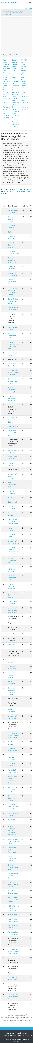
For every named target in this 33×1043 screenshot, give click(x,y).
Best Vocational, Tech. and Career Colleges (7, 107)
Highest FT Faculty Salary (24, 75)
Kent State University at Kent (12, 560)
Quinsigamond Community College (13, 798)
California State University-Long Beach (13, 841)
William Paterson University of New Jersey (13, 908)
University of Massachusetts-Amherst (13, 884)
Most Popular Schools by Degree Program (13, 11)
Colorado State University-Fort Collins (13, 381)
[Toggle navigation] (30, 2)
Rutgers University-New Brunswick (13, 282)
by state (6, 68)
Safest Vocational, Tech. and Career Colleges (15, 94)
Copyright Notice (7, 1035)
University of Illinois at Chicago (12, 476)
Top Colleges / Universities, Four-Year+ (6, 75)
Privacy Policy (17, 1035)
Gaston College (13, 634)
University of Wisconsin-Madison (12, 569)
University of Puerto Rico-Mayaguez (12, 586)
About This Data (28, 8)
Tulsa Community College (12, 485)
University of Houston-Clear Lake (13, 433)
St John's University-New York (13, 867)
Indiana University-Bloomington (12, 390)
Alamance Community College (12, 578)
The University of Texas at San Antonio (13, 899)
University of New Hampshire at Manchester (13, 807)
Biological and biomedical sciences (13, 12)
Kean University (13, 915)
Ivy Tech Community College (12, 336)
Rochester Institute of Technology (12, 260)
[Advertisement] (16, 36)
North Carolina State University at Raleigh (13, 372)
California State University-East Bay (13, 997)
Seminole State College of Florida (13, 219)
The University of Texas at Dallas (13, 789)
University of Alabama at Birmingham (12, 398)
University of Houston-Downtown (12, 757)
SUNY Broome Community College (13, 420)
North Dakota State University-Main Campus (13, 951)
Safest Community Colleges (15, 103)
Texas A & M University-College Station (13, 500)
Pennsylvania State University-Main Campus (13, 735)
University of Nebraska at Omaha (12, 675)
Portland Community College (12, 245)
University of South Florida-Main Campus (13, 610)
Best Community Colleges (6, 116)
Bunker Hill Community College (12, 595)
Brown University (13, 426)
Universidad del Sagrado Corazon (13, 876)
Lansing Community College (12, 858)
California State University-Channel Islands (13, 521)
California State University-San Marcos (13, 301)
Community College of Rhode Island (12, 850)
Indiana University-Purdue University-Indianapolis (12, 830)
